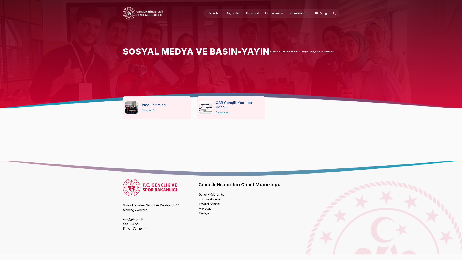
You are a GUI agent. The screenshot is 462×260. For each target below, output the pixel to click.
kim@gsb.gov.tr (133, 219)
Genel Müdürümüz (212, 194)
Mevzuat (205, 208)
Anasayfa (274, 51)
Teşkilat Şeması (209, 204)
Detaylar (147, 110)
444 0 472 (130, 224)
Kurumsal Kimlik (210, 199)
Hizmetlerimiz (290, 51)
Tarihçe (204, 213)
